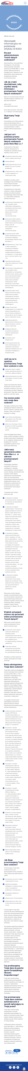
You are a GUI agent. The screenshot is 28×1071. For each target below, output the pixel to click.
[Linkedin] (18, 1067)
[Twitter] (14, 1067)
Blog (17, 1050)
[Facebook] (10, 1067)
